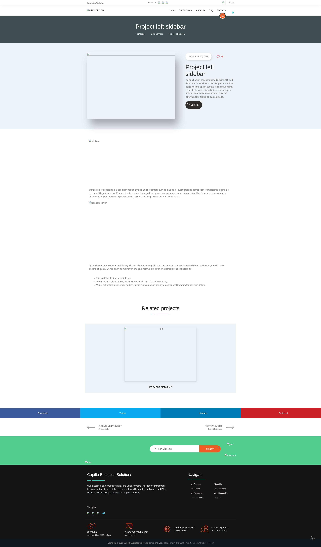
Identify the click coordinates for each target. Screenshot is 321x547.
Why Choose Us (221, 493)
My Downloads (197, 493)
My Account (196, 484)
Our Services (185, 10)
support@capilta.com (95, 2)
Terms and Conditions (158, 543)
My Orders (195, 489)
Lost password (197, 497)
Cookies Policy (207, 543)
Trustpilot (91, 507)
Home (172, 10)
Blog (211, 10)
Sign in (231, 2)
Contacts (221, 10)
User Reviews (220, 489)
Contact (217, 497)
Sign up (210, 449)
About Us (200, 10)
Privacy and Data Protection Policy (184, 543)
